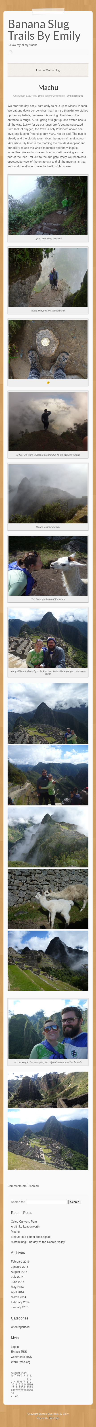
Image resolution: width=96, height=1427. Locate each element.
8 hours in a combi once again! (31, 1236)
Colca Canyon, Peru (24, 1221)
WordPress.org (20, 1362)
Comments (21, 1356)
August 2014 (19, 1271)
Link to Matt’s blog (48, 70)
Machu (15, 1231)
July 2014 (17, 1276)
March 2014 (18, 1297)
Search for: (18, 1202)
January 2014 (19, 1307)
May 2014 (17, 1287)
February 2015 (20, 1261)
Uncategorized (75, 95)
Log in (15, 1346)
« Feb (14, 1396)
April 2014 (17, 1292)
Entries (19, 1351)
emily (41, 95)
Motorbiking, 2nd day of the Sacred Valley (38, 1242)
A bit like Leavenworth (25, 1226)
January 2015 (19, 1266)
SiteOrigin (54, 1418)
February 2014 (20, 1302)
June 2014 (17, 1282)
